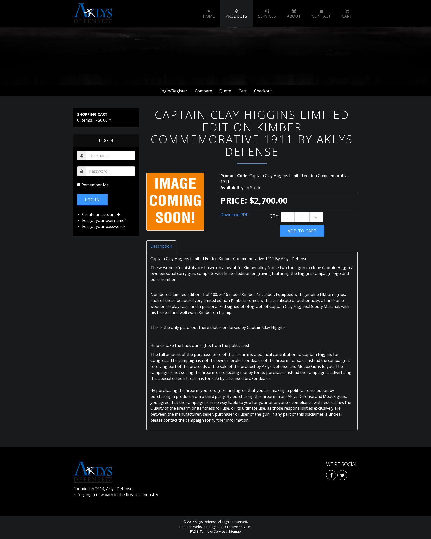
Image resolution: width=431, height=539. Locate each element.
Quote (225, 91)
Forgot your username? (104, 220)
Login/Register (173, 91)
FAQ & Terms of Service (207, 531)
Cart (243, 91)
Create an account (99, 214)
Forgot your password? (103, 226)
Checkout (263, 91)
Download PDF (234, 214)
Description (161, 246)
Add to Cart (302, 231)
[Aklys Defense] (92, 13)
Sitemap (234, 531)
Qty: (274, 216)
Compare (203, 91)
